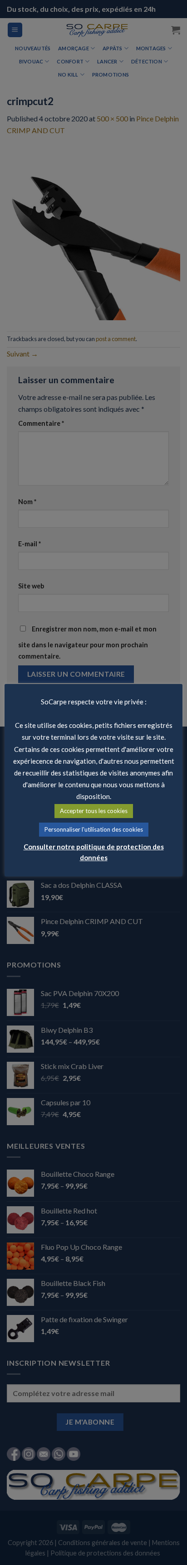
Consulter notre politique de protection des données (94, 852)
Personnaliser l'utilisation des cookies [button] (93, 829)
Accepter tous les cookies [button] (94, 810)
